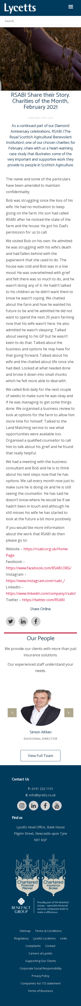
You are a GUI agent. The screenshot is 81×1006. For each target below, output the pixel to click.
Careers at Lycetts (40, 953)
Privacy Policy (40, 976)
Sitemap (25, 931)
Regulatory (21, 938)
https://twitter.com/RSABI (43, 599)
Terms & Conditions (48, 931)
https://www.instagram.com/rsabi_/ (35, 580)
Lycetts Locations (44, 938)
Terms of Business (40, 991)
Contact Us (20, 779)
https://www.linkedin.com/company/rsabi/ (41, 593)
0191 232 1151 (40, 789)
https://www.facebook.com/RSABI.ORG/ (38, 567)
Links (63, 938)
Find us (17, 818)
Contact (50, 946)
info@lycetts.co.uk (41, 795)
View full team (40, 755)
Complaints (33, 946)
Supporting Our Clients (40, 961)
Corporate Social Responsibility (40, 968)
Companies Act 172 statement (41, 983)
